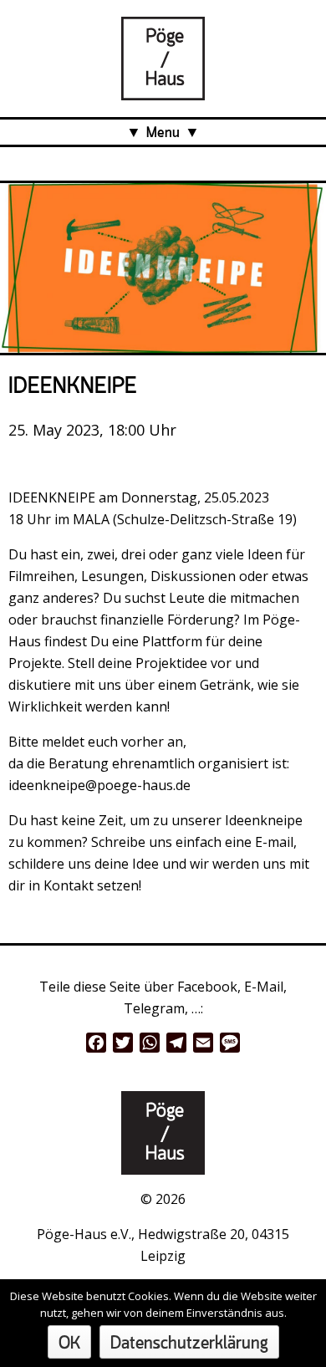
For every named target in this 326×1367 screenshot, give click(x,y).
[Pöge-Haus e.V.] (163, 89)
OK (69, 1344)
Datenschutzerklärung (189, 1344)
